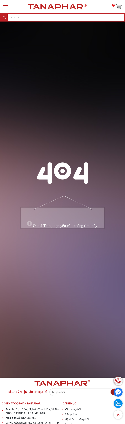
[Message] (118, 392)
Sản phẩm (71, 414)
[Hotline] (118, 381)
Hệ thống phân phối (77, 419)
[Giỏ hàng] (119, 6)
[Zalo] (118, 403)
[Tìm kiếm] (4, 17)
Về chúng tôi (73, 409)
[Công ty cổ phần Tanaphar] (57, 7)
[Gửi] (114, 392)
